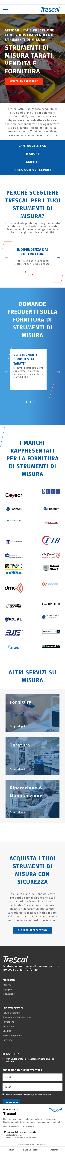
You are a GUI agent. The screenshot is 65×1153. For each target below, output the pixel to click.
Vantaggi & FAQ (32, 146)
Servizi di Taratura (11, 1012)
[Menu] (16, 9)
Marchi (32, 154)
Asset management (12, 1035)
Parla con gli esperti (32, 170)
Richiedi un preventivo (23, 81)
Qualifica (7, 1031)
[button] (58, 371)
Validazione (8, 1026)
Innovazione (9, 994)
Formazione (8, 1022)
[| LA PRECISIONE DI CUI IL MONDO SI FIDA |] (16, 959)
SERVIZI (32, 162)
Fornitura (7, 1040)
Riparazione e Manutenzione (17, 1017)
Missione (7, 984)
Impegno (7, 989)
